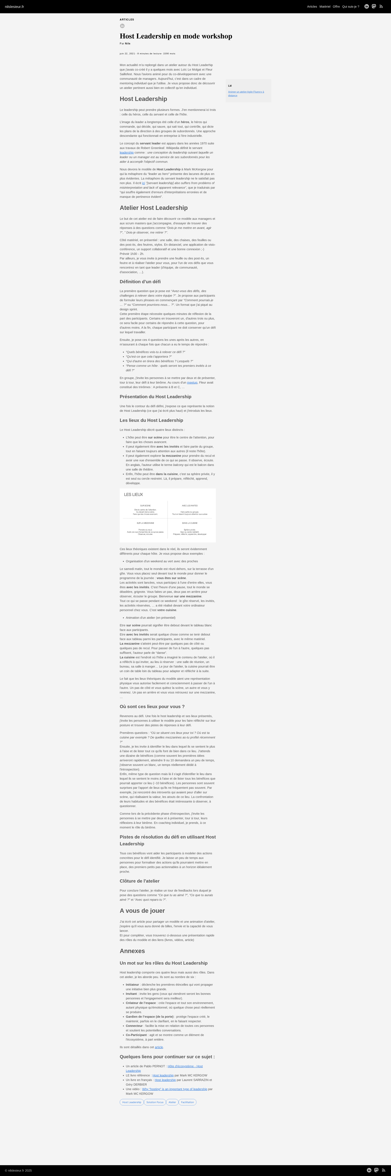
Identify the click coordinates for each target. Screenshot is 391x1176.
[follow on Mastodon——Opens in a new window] (374, 6)
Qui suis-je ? (350, 6)
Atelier (172, 1102)
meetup (192, 382)
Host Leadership (131, 1102)
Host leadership (163, 1075)
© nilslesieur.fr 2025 (18, 1170)
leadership (127, 152)
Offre (336, 6)
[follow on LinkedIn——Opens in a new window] (367, 6)
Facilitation (187, 1102)
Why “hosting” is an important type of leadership (174, 1089)
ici (143, 183)
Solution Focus (154, 1102)
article (159, 1047)
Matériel (325, 6)
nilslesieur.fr (14, 7)
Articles (312, 6)
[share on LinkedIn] (122, 26)
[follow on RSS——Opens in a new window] (382, 6)
